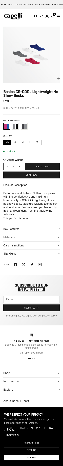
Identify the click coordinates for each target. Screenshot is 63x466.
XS (7, 142)
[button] (13, 160)
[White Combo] (15, 126)
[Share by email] (40, 265)
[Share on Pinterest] (32, 265)
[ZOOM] (58, 78)
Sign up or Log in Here (31, 352)
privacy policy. (49, 315)
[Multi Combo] (6, 126)
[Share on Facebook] (16, 265)
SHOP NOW (25, 5)
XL (37, 142)
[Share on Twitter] (24, 265)
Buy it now (31, 175)
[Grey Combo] (24, 126)
